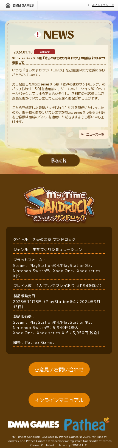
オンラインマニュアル (59, 399)
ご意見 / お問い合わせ (59, 369)
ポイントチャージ (103, 5)
